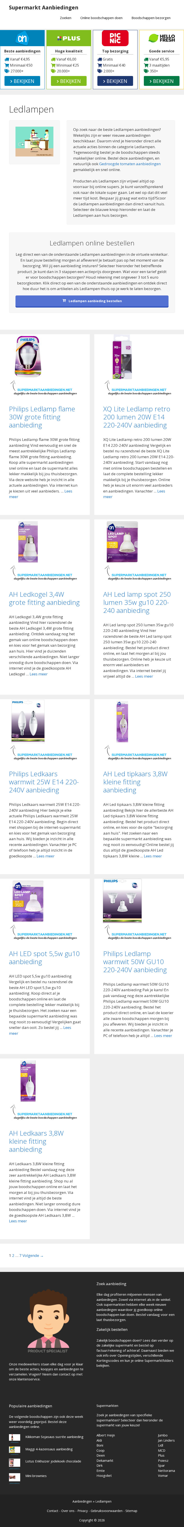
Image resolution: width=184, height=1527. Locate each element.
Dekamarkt (104, 1460)
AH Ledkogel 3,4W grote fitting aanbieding (44, 598)
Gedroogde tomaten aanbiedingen (130, 163)
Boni (99, 1445)
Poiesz (163, 1460)
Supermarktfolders (159, 1360)
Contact (52, 1511)
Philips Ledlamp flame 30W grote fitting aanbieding (42, 416)
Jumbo (163, 1435)
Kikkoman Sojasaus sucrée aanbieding (54, 1436)
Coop (100, 1450)
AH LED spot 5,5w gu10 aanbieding (44, 957)
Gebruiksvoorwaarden (107, 1511)
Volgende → (33, 1255)
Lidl (160, 1445)
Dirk (99, 1465)
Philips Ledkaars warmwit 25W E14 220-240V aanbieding (44, 781)
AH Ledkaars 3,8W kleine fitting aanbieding (36, 1141)
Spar (161, 1465)
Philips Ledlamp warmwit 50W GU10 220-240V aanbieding (135, 961)
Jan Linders (166, 1440)
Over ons (67, 1511)
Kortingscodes (107, 1360)
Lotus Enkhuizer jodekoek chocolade (53, 1461)
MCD (161, 1450)
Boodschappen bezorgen (151, 17)
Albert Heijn (105, 1435)
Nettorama (166, 1470)
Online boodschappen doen (101, 17)
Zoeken (65, 17)
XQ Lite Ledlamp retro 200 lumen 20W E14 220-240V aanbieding (136, 416)
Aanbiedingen (82, 1501)
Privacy (82, 1511)
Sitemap (131, 1511)
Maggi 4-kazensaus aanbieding (49, 1449)
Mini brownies (36, 1475)
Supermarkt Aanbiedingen (43, 7)
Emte (100, 1470)
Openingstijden (129, 1355)
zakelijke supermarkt (117, 1345)
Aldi (99, 1440)
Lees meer (39, 674)
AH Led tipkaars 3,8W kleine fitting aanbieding (135, 781)
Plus (161, 1455)
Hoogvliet (104, 1475)
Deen (100, 1455)
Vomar (163, 1475)
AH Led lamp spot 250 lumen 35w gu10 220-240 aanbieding (137, 602)
